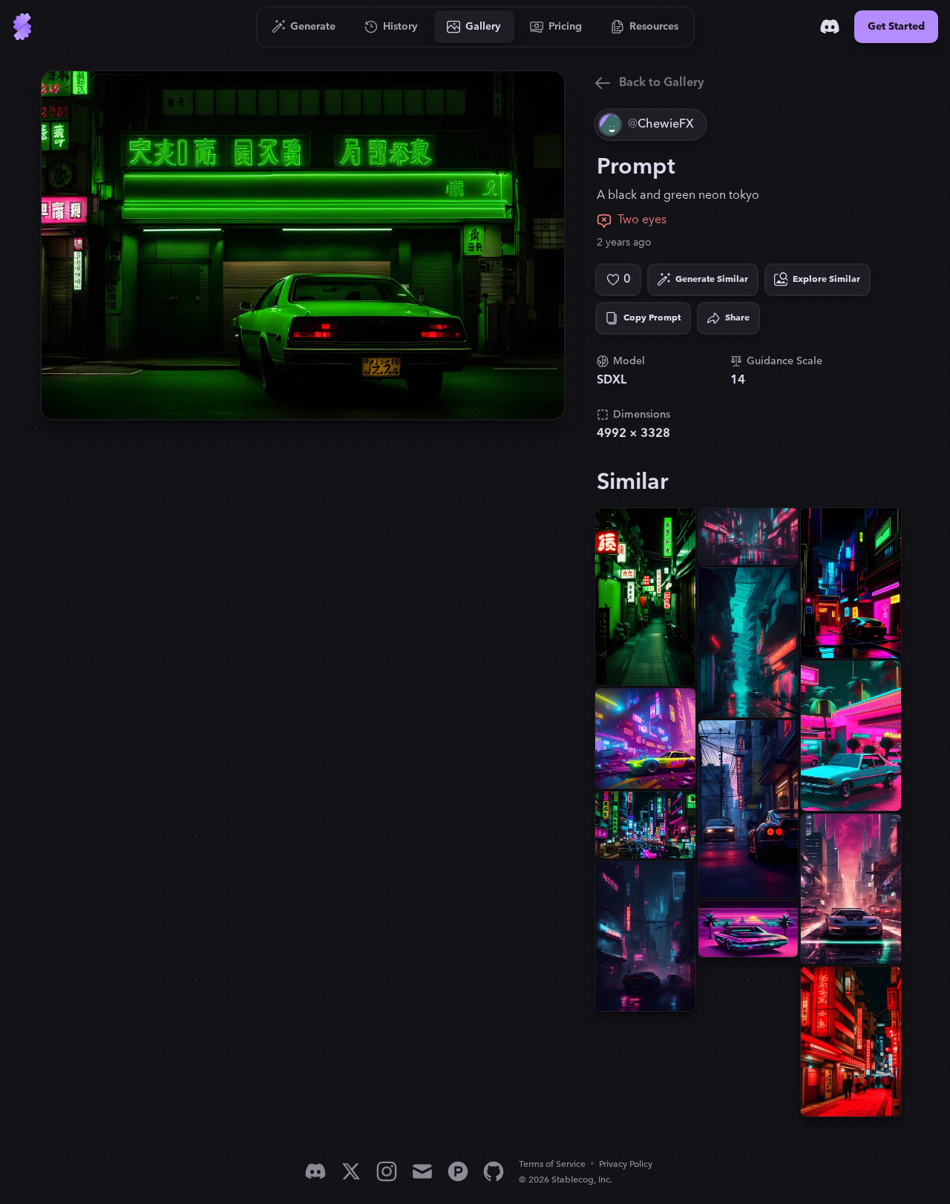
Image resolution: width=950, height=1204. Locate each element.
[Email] (422, 1171)
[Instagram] (386, 1171)
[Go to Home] (22, 26)
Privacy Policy (625, 1164)
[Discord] (830, 27)
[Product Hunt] (458, 1171)
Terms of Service (552, 1164)
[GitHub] (493, 1171)
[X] (351, 1171)
